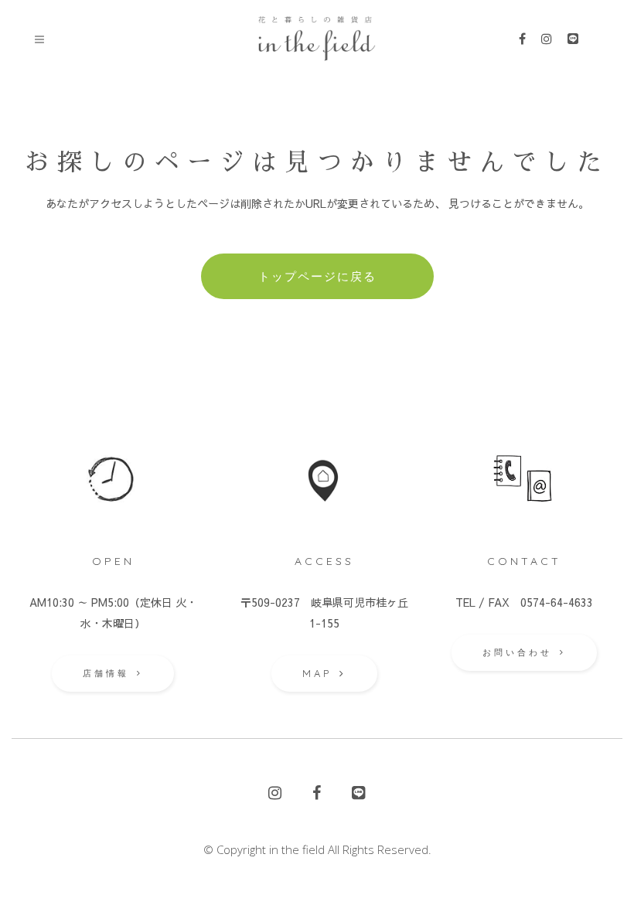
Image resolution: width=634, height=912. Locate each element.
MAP (317, 673)
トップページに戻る (317, 276)
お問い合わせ (517, 652)
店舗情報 (106, 673)
